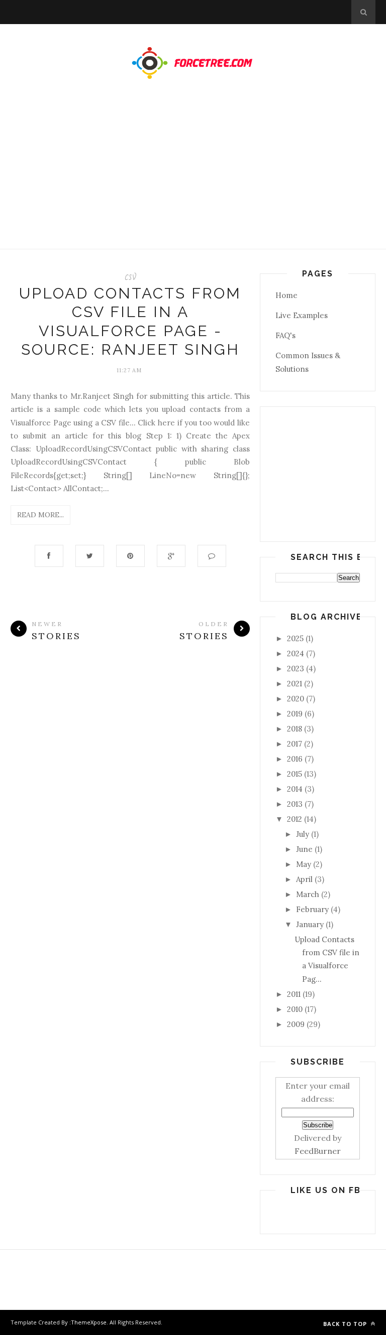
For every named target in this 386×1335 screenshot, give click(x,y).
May (303, 864)
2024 (295, 653)
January (310, 924)
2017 (294, 744)
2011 (294, 994)
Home (286, 295)
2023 (295, 668)
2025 (295, 638)
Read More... (40, 514)
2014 (295, 789)
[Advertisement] (193, 174)
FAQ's (285, 335)
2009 (296, 1024)
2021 (294, 683)
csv (130, 276)
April (304, 879)
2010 (295, 1009)
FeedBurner (318, 1151)
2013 (295, 804)
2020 (295, 698)
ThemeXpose (89, 1322)
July (302, 834)
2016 (295, 759)
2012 (294, 819)
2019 (295, 713)
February (312, 909)
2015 (294, 774)
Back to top (346, 1323)
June (304, 849)
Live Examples (301, 315)
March (307, 894)
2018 (294, 728)
